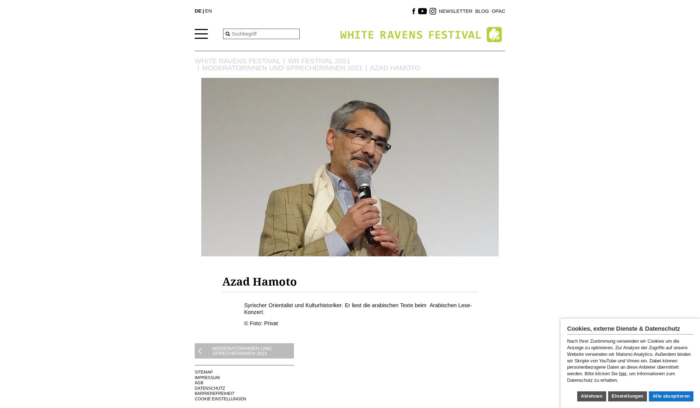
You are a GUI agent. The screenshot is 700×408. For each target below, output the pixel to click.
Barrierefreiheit (214, 393)
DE (198, 11)
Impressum (207, 377)
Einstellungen (627, 396)
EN (208, 11)
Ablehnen (591, 396)
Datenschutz (210, 388)
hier (622, 373)
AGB (199, 382)
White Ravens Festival (238, 61)
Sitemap (204, 372)
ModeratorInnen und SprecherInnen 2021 (282, 67)
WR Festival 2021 (319, 61)
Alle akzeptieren (671, 396)
